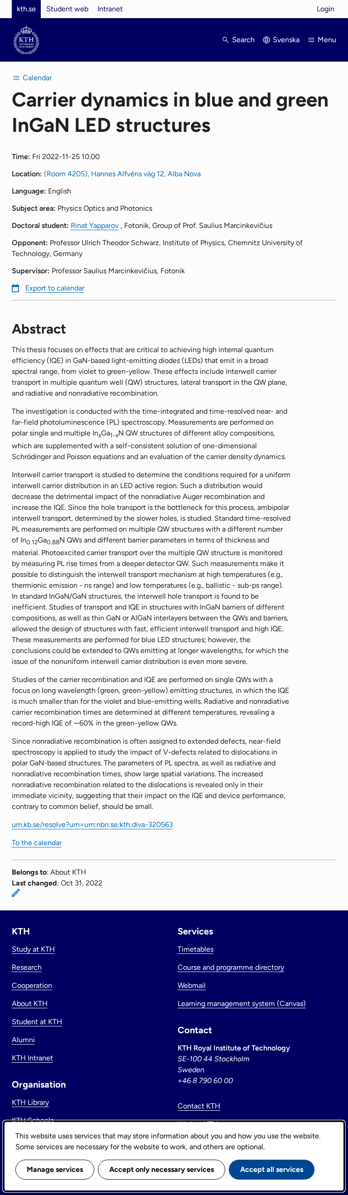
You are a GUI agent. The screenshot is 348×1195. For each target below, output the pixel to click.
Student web (67, 9)
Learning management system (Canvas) (242, 1003)
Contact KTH (199, 1106)
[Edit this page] (16, 893)
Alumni (23, 1039)
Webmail (192, 985)
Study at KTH (33, 949)
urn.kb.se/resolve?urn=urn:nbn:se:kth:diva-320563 (92, 824)
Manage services (55, 1169)
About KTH (30, 1003)
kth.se (26, 9)
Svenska (286, 39)
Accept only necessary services (161, 1169)
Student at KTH (37, 1021)
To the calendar (37, 842)
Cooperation (32, 985)
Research (27, 967)
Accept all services (271, 1169)
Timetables (195, 949)
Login (325, 9)
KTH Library (30, 1102)
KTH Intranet (32, 1058)
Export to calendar (54, 288)
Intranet (110, 9)
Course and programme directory (231, 967)
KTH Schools (32, 1120)
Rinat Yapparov (95, 225)
